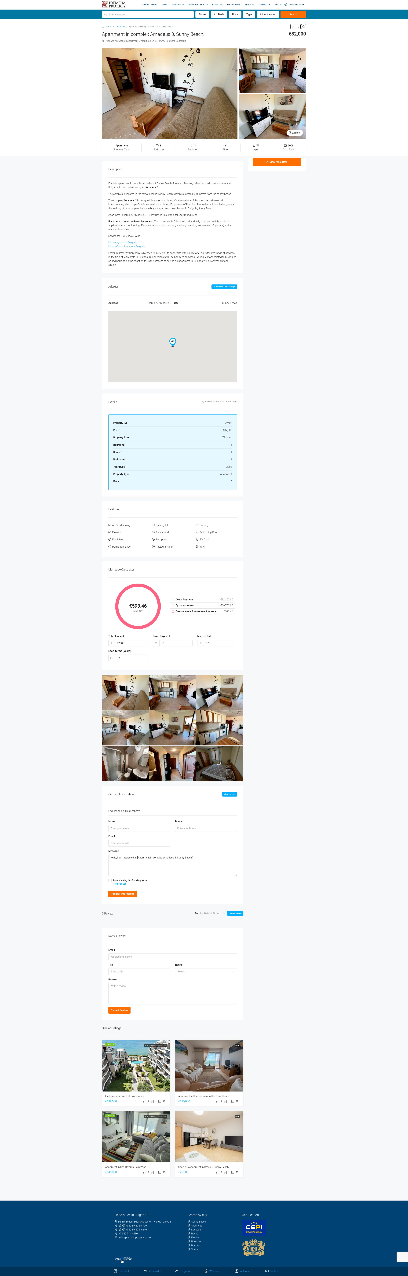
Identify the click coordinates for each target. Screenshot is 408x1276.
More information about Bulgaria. (127, 246)
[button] (172, 342)
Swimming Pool (208, 532)
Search (293, 14)
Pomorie (196, 1241)
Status (202, 14)
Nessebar (196, 1229)
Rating (178, 964)
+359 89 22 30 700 (136, 1225)
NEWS (164, 5)
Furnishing (118, 539)
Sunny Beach (198, 1221)
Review (112, 979)
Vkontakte (154, 1271)
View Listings (229, 794)
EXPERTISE (217, 5)
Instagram (245, 1271)
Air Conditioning (121, 525)
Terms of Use (119, 884)
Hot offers (161, 1045)
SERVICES (176, 5)
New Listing (150, 1045)
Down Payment (161, 636)
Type (249, 14)
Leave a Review (235, 913)
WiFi (202, 546)
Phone (178, 821)
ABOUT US (249, 5)
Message (113, 851)
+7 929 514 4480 (128, 1233)
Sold (237, 1045)
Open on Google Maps (225, 287)
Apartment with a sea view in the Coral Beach (203, 1096)
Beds (221, 14)
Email (111, 836)
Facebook (124, 1271)
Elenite (195, 1237)
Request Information (123, 893)
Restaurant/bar (164, 546)
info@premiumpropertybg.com (136, 1237)
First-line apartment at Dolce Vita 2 (124, 1096)
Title (110, 964)
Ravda (194, 1233)
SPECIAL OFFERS (149, 5)
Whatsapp (215, 1271)
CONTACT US (264, 5)
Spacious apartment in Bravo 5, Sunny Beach (203, 1167)
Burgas (195, 1245)
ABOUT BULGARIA (196, 5)
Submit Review (119, 1010)
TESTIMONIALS (233, 5)
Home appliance (121, 546)
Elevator (116, 532)
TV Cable (205, 539)
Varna (194, 1249)
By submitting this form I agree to (130, 882)
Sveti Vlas (196, 1225)
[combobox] (214, 913)
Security (204, 525)
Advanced (269, 14)
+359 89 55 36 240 (136, 1229)
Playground (162, 532)
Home (108, 26)
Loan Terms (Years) (119, 650)
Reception (161, 539)
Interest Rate (204, 636)
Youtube (274, 1271)
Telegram (184, 1271)
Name (111, 821)
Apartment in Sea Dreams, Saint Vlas (125, 1167)
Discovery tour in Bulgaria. (123, 242)
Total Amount (116, 636)
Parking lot (162, 525)
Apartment (120, 26)
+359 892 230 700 (296, 5)
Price (235, 14)
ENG (277, 5)
